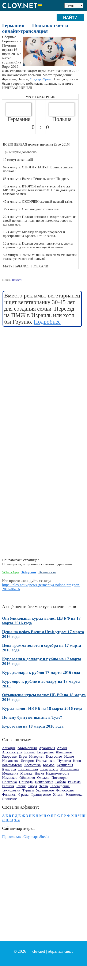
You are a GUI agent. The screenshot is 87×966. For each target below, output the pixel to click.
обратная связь (60, 951)
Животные (64, 752)
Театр (43, 786)
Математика (69, 769)
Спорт (32, 786)
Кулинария (65, 765)
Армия (62, 748)
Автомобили (27, 748)
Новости (17, 279)
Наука (39, 773)
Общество (27, 778)
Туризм (28, 790)
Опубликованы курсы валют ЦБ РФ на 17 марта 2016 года (41, 620)
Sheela (44, 837)
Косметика (32, 765)
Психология (44, 782)
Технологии (11, 790)
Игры (23, 756)
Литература (49, 769)
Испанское (10, 761)
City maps (30, 837)
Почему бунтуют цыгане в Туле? (32, 717)
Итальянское (45, 761)
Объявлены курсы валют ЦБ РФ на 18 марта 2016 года (44, 697)
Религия (8, 786)
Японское (9, 799)
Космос (48, 765)
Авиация (8, 748)
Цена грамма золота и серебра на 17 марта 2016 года (41, 647)
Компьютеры (12, 765)
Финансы (9, 795)
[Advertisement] (43, 375)
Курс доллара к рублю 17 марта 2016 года (41, 672)
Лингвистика (28, 769)
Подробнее (47, 322)
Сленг (21, 786)
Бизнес (29, 752)
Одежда (43, 778)
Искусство (54, 756)
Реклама (74, 782)
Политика (9, 782)
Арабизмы (47, 748)
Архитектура (12, 752)
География (45, 752)
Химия (58, 795)
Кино (77, 761)
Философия (65, 790)
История (27, 761)
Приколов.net (12, 837)
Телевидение (60, 786)
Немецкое (9, 778)
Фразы (23, 795)
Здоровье (9, 756)
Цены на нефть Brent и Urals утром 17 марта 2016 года (43, 634)
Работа (60, 782)
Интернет (36, 756)
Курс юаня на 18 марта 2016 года (33, 726)
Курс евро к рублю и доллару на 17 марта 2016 (41, 683)
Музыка (26, 773)
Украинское (45, 790)
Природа (26, 782)
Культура (9, 769)
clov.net (38, 951)
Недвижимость (57, 773)
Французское (41, 795)
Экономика (74, 795)
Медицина (10, 773)
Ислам (69, 756)
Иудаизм (64, 761)
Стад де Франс (41, 79)
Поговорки (60, 778)
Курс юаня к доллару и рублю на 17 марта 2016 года (41, 661)
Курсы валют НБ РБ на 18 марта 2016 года (42, 708)
